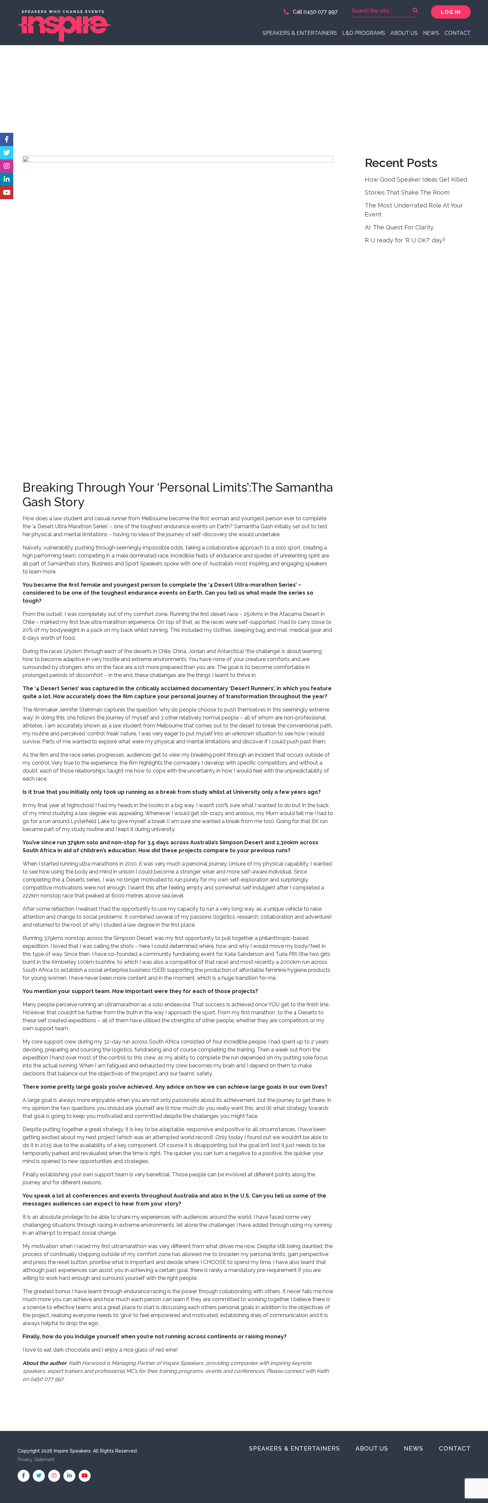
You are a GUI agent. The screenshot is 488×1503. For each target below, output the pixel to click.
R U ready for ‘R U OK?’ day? (405, 240)
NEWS (431, 33)
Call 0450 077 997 (314, 12)
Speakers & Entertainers (300, 33)
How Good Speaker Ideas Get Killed (416, 179)
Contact (458, 33)
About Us (404, 33)
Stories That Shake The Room (407, 192)
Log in (450, 12)
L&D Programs (363, 33)
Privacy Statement (36, 1459)
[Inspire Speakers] (128, 23)
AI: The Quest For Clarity (399, 227)
